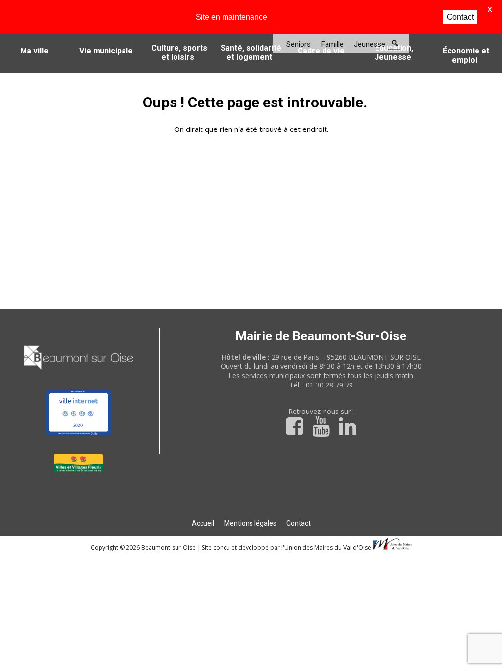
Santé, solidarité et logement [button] (251, 52)
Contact (298, 523)
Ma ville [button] (34, 50)
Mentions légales (250, 523)
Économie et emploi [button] (466, 55)
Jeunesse (369, 44)
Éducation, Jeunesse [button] (394, 52)
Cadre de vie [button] (321, 50)
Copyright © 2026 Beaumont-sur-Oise (144, 547)
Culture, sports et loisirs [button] (179, 52)
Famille (332, 44)
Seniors (298, 44)
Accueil (203, 523)
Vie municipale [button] (106, 50)
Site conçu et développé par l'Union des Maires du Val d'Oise (286, 547)
